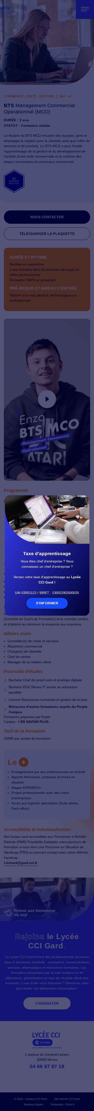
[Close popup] (82, 502)
